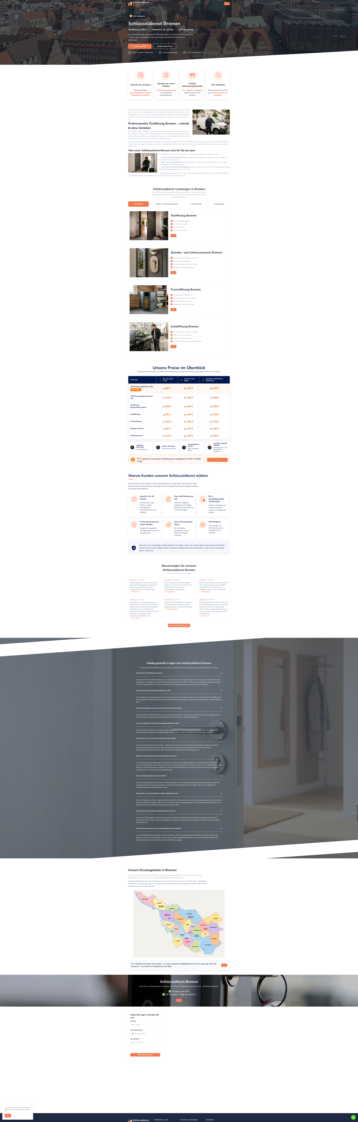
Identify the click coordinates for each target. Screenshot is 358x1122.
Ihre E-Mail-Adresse (136, 1030)
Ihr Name (133, 1021)
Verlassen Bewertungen (179, 625)
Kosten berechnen (164, 46)
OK (8, 1115)
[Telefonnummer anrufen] (227, 3)
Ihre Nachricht (134, 1039)
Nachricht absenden (145, 1055)
